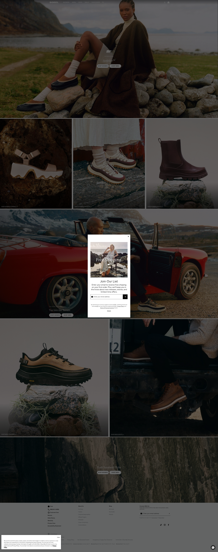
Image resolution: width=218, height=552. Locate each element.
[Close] (128, 236)
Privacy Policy (120, 306)
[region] (31, 542)
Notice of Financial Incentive (107, 307)
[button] (213, 547)
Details (109, 310)
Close (58, 537)
